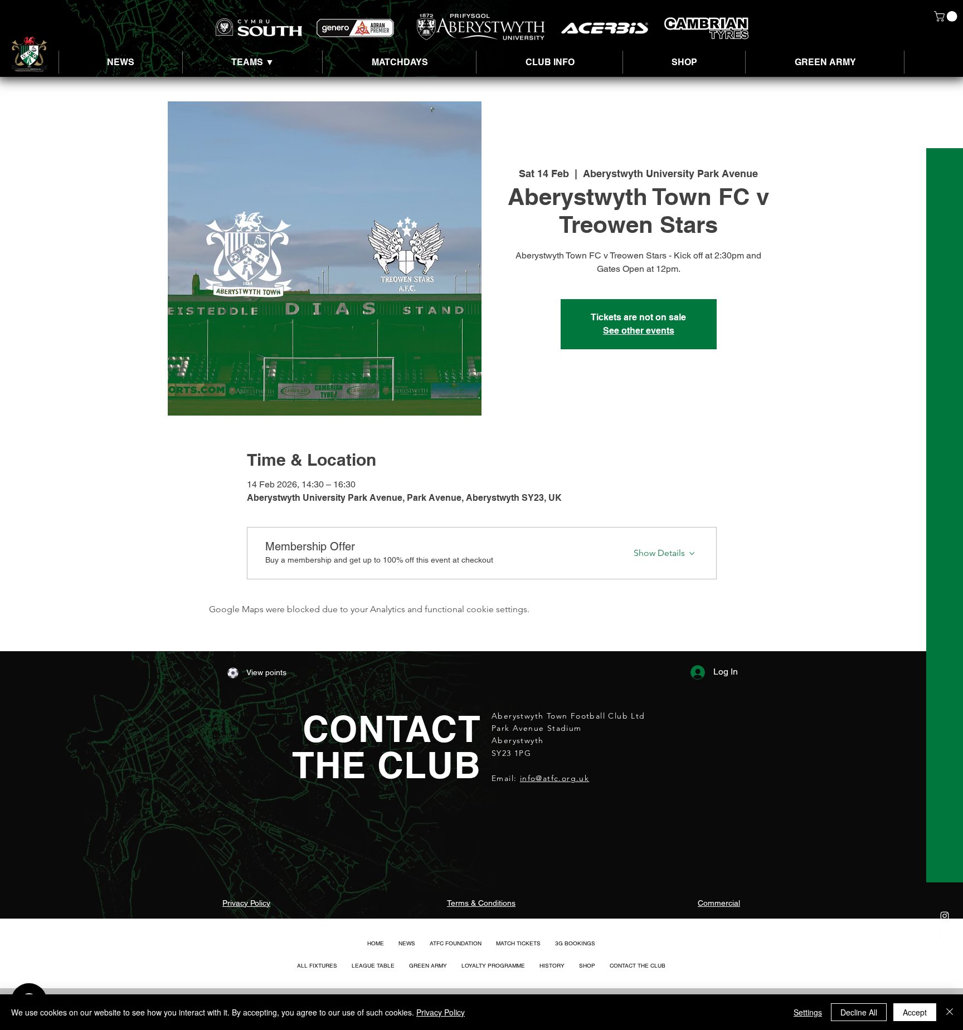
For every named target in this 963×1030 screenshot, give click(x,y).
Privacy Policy (440, 1012)
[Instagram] (944, 915)
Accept (915, 1012)
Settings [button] (808, 1012)
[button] (947, 16)
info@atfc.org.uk (554, 778)
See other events (638, 330)
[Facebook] (944, 960)
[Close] (949, 1012)
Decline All (858, 1012)
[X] (944, 938)
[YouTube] (944, 982)
